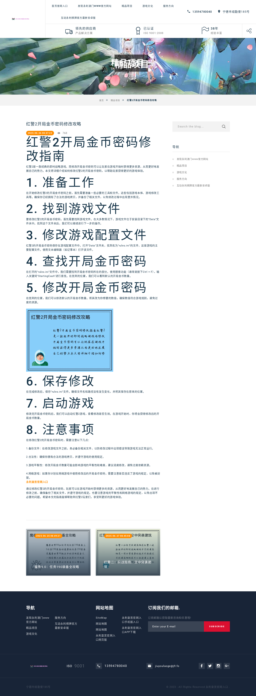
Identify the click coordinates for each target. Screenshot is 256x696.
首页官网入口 (60, 6)
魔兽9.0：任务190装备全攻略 (56, 567)
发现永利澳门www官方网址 (95, 6)
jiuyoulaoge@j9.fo (167, 666)
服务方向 (168, 6)
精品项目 (127, 6)
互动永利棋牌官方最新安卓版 (78, 17)
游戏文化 (147, 6)
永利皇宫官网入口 (217, 687)
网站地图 (101, 623)
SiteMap (101, 617)
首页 (101, 100)
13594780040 (202, 11)
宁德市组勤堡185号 (236, 11)
